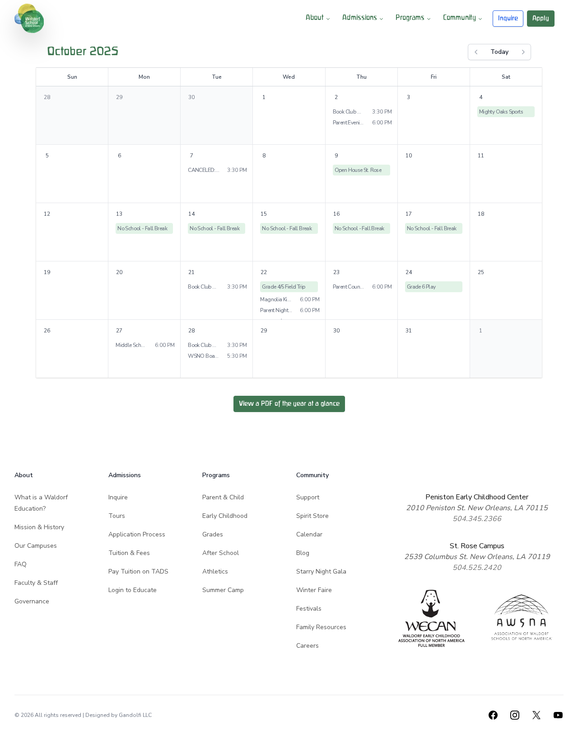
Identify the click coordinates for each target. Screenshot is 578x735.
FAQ (20, 564)
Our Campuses (35, 545)
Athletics (215, 571)
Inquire (508, 18)
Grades (212, 534)
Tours (116, 516)
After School (220, 553)
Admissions (359, 18)
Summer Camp (223, 590)
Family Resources (321, 627)
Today (499, 51)
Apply (540, 18)
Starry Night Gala (321, 571)
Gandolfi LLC (135, 715)
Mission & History (39, 527)
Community (459, 18)
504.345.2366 (476, 519)
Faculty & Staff (36, 583)
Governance (31, 601)
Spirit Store (312, 516)
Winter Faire (314, 590)
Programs (410, 18)
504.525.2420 (476, 568)
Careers (307, 645)
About (315, 18)
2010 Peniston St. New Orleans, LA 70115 (477, 508)
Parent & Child (223, 497)
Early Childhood (224, 516)
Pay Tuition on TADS (138, 571)
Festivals (309, 608)
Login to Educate (132, 590)
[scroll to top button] (565, 722)
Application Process (136, 534)
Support (307, 497)
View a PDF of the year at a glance (289, 404)
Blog (302, 553)
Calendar (309, 534)
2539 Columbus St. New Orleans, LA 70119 (477, 557)
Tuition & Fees (129, 553)
